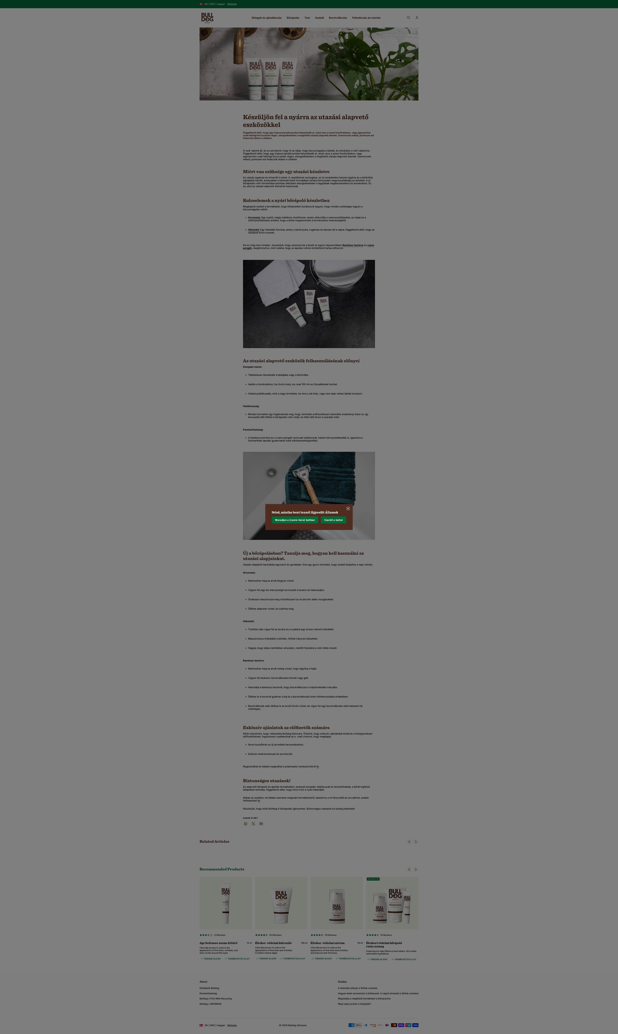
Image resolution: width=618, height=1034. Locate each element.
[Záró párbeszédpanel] (348, 508)
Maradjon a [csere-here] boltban (295, 519)
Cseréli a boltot (333, 519)
